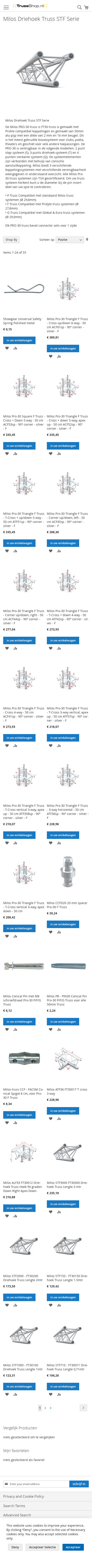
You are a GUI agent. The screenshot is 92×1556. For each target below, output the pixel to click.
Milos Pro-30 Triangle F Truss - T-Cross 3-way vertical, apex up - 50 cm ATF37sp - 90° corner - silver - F (68, 714)
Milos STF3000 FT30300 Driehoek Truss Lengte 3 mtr (67, 1185)
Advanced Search (17, 1515)
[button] (7, 348)
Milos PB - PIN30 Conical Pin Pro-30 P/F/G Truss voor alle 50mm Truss (67, 1000)
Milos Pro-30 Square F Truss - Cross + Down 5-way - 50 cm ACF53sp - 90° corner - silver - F (24, 422)
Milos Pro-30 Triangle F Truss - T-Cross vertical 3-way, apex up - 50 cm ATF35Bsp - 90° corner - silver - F (23, 812)
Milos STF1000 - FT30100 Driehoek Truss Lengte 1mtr (23, 1367)
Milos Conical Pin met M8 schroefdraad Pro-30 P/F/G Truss (22, 1000)
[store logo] (30, 6)
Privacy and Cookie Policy (23, 1496)
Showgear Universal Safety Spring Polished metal (22, 321)
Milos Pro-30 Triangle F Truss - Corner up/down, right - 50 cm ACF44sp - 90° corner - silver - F (23, 617)
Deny (15, 1547)
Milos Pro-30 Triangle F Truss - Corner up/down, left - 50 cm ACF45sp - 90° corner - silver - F (67, 520)
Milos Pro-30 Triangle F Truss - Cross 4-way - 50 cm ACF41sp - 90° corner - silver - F (23, 714)
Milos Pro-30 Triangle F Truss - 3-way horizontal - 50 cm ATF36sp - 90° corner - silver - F (68, 812)
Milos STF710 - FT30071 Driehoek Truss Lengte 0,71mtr (67, 1367)
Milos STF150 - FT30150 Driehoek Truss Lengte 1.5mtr (67, 1278)
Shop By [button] (11, 240)
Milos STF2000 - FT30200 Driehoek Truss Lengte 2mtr (23, 1278)
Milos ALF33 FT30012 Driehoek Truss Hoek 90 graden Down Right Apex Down (22, 1187)
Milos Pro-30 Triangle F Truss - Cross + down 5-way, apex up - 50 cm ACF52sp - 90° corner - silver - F (67, 422)
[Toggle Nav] (6, 7)
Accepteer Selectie (42, 1547)
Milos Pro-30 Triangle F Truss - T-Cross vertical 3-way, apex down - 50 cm (23, 907)
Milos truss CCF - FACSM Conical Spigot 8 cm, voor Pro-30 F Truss (23, 1093)
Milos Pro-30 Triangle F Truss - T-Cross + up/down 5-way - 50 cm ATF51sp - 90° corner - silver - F (23, 520)
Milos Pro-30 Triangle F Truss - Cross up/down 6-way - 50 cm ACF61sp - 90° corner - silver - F (67, 325)
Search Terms (14, 1505)
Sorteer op (46, 240)
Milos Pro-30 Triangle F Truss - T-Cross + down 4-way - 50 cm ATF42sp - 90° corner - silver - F (68, 617)
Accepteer (73, 1547)
